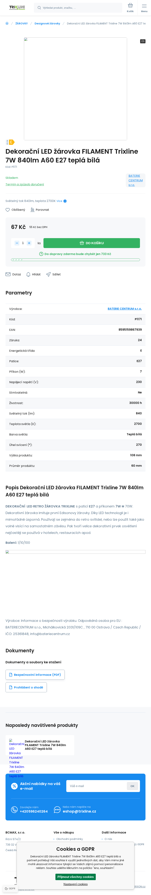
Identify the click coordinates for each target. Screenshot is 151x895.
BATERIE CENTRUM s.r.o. (136, 180)
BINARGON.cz (137, 886)
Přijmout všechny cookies (75, 876)
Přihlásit (132, 786)
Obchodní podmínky (69, 839)
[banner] (17, 8)
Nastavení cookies (76, 884)
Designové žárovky (47, 23)
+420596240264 (34, 811)
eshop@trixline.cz (79, 811)
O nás (108, 839)
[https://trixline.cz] (7, 23)
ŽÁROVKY (21, 23)
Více (59, 201)
